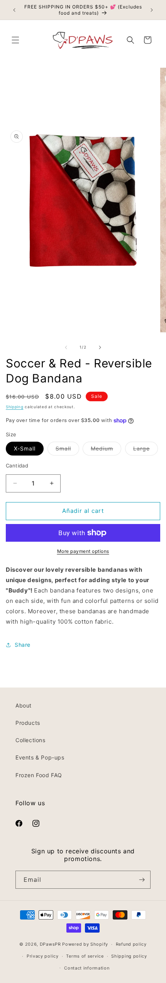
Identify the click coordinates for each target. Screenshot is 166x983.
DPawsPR (50, 944)
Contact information (86, 968)
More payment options (83, 551)
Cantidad (17, 465)
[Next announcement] (151, 10)
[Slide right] (99, 347)
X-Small (25, 448)
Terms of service (84, 956)
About (23, 705)
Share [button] (22, 644)
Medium (106, 450)
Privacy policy (43, 956)
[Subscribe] (141, 880)
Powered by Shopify (85, 944)
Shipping (15, 406)
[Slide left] (66, 347)
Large (145, 450)
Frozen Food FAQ (38, 775)
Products (27, 722)
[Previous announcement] (14, 10)
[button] (15, 40)
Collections (30, 740)
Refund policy (131, 944)
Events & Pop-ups (39, 757)
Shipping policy (129, 956)
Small (67, 450)
